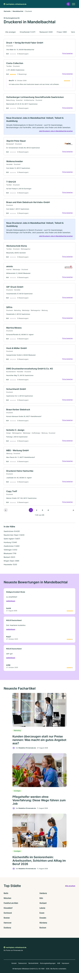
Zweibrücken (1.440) (12, 546)
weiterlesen (10, 601)
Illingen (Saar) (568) (11, 561)
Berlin (6, 893)
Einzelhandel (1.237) (27, 32)
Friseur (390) (62, 32)
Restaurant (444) (46, 32)
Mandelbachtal (18, 11)
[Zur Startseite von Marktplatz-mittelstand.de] (15, 4)
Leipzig (42, 908)
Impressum (65, 963)
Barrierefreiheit (33, 963)
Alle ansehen (70, 886)
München (7, 898)
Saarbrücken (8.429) (12, 531)
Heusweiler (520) (10, 564)
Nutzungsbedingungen (48, 963)
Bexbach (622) (9, 557)
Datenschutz (22, 963)
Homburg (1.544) (10, 542)
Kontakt (14, 963)
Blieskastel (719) (10, 553)
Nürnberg (43, 923)
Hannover (7, 923)
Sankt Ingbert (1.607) (12, 539)
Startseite (7, 11)
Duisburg (7, 927)
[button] (68, 4)
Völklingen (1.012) (10, 550)
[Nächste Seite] (73, 510)
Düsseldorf (8, 908)
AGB (58, 963)
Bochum (43, 927)
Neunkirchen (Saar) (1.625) (14, 535)
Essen (42, 913)
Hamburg (43, 893)
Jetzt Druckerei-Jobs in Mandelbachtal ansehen (56, 131)
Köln (41, 898)
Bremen (7, 918)
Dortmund (8, 913)
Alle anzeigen (10, 32)
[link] (39, 48)
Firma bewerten (67, 53)
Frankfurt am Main (11, 903)
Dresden (43, 918)
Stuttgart (43, 903)
